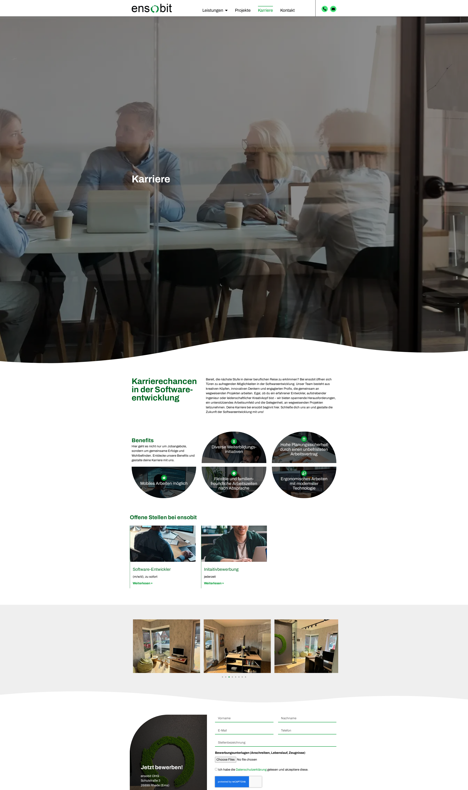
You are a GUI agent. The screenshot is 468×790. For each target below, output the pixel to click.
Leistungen (212, 10)
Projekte (243, 10)
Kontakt (287, 10)
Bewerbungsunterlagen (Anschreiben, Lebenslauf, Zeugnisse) (260, 753)
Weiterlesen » (143, 583)
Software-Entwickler (152, 569)
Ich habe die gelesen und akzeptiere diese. (263, 769)
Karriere (265, 10)
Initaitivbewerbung (221, 569)
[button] (222, 677)
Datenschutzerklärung (251, 769)
